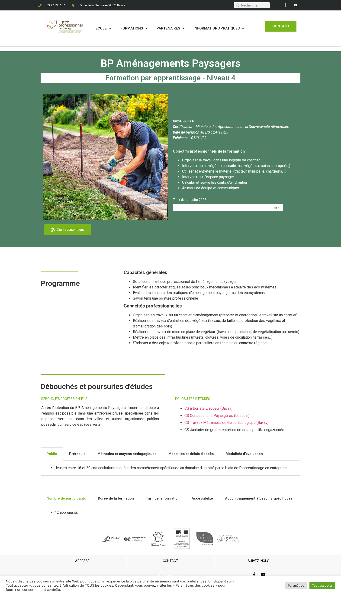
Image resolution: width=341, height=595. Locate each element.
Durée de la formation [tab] (116, 498)
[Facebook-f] (285, 5)
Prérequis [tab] (77, 454)
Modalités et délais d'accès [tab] (191, 454)
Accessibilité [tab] (202, 498)
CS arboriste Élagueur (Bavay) (208, 408)
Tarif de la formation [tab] (163, 498)
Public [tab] (52, 454)
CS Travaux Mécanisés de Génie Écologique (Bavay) (226, 422)
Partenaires (168, 28)
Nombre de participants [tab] (66, 498)
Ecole (101, 28)
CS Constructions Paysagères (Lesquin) (216, 415)
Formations (131, 28)
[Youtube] (295, 5)
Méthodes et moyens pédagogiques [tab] (126, 454)
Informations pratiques (217, 28)
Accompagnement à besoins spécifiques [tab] (259, 498)
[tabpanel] (170, 468)
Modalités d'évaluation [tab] (244, 454)
